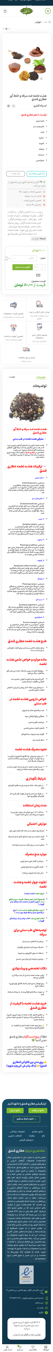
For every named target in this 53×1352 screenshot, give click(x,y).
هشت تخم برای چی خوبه (31, 230)
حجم (43, 258)
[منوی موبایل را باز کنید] (48, 11)
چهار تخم (32, 219)
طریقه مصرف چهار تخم (19, 226)
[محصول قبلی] (9, 28)
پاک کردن (6, 258)
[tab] (40, 377)
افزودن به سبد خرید (22, 267)
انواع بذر (38, 22)
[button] (37, 1110)
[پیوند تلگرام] (8, 106)
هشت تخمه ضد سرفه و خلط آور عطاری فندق (22, 232)
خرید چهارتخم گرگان (18, 219)
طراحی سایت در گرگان (32, 1335)
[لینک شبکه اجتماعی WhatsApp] (13, 106)
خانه (45, 22)
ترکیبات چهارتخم (29, 215)
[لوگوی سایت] (26, 11)
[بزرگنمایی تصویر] (41, 79)
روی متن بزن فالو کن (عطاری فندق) (30, 1064)
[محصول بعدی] (3, 28)
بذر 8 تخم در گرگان (26, 212)
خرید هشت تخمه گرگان (30, 223)
